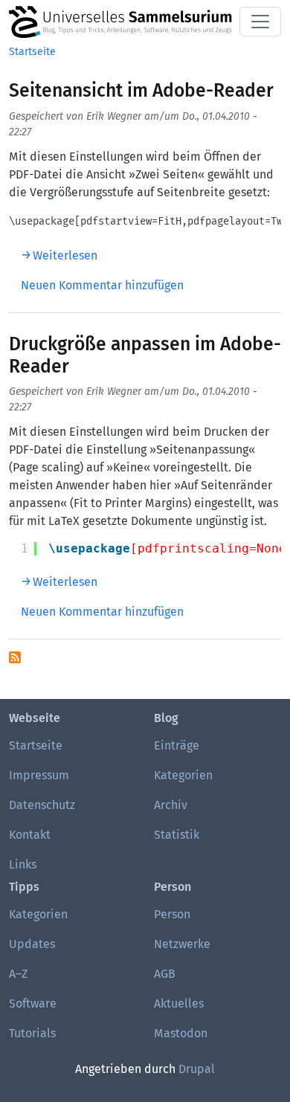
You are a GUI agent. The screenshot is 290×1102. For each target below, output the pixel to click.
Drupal (196, 1069)
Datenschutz (42, 805)
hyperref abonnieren (15, 657)
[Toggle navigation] (260, 21)
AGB (164, 974)
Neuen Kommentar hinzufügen (102, 285)
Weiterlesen (65, 255)
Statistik (176, 835)
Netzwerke (182, 944)
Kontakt (30, 835)
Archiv (170, 805)
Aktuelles (179, 1003)
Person (172, 914)
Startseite (32, 51)
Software (33, 1003)
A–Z (18, 974)
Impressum (39, 775)
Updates (32, 944)
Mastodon (180, 1033)
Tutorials (32, 1033)
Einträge (176, 745)
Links (22, 864)
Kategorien (183, 775)
